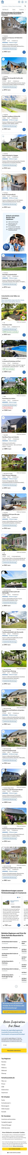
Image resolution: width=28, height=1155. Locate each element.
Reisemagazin (5, 1106)
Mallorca (3, 1067)
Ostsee (3, 1064)
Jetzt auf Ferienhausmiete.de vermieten (14, 1012)
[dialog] (14, 1142)
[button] (26, 2)
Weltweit (4, 1070)
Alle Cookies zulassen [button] (14, 1149)
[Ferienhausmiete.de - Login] (22, 2)
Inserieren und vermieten (8, 1119)
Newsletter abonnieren (14, 1050)
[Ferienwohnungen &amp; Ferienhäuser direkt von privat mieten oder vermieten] (2, 2)
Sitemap (3, 1073)
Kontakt (3, 1111)
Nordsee (3, 1062)
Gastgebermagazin (6, 1122)
